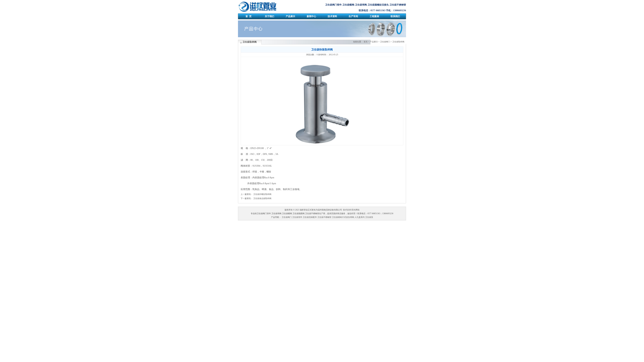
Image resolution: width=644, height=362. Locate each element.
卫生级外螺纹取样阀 (262, 194)
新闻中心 (311, 16)
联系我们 (395, 16)
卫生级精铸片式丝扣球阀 (343, 217)
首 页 (248, 16)
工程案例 (374, 16)
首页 (366, 42)
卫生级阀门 (385, 42)
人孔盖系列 (360, 217)
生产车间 (353, 16)
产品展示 (290, 16)
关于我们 (269, 16)
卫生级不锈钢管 (324, 217)
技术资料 (332, 16)
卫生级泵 (369, 217)
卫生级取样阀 (398, 42)
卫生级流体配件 (310, 217)
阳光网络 (356, 210)
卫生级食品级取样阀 (262, 198)
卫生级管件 (297, 217)
